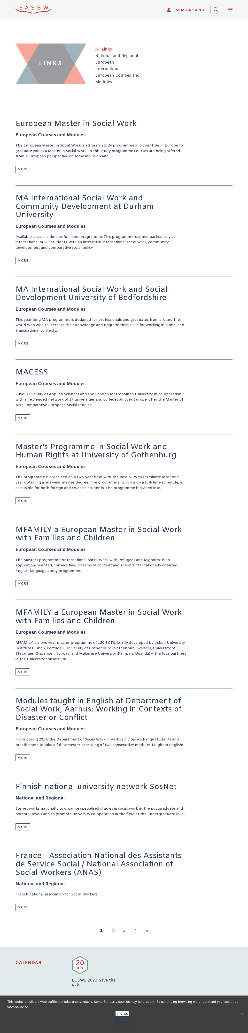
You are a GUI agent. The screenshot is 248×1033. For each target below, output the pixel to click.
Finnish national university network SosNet (96, 787)
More (23, 169)
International (108, 69)
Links (51, 64)
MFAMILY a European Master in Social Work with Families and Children (99, 534)
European (104, 62)
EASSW (37, 10)
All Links (103, 49)
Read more (125, 1025)
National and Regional (116, 56)
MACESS (32, 372)
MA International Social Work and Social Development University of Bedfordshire (91, 294)
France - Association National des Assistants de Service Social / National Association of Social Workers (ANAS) (99, 864)
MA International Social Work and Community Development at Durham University (85, 206)
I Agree (122, 1013)
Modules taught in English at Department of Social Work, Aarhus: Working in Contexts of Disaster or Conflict (99, 709)
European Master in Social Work (76, 124)
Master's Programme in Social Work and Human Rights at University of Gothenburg (96, 451)
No (119, 1019)
